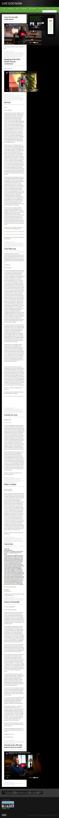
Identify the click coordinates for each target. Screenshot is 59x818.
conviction (17, 53)
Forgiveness (6, 54)
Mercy (21, 55)
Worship (12, 57)
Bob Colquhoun (8, 422)
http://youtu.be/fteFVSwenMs (10, 586)
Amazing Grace (18, 52)
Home (4, 8)
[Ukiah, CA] (8, 806)
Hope (19, 54)
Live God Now (12, 3)
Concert (13, 53)
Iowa (21, 54)
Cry (20, 53)
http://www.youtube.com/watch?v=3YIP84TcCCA (14, 234)
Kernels (5, 55)
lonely (16, 55)
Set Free (19, 56)
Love (19, 55)
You (15, 57)
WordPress (52, 815)
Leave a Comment (21, 22)
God (10, 54)
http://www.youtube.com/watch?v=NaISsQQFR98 (14, 231)
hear (14, 54)
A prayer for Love (10, 415)
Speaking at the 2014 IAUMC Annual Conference (12, 61)
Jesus (23, 54)
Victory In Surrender (12, 602)
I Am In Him (8, 544)
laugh (8, 55)
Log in (56, 815)
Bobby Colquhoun (14, 21)
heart (16, 54)
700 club (10, 52)
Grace (12, 54)
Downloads (24, 8)
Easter (22, 53)
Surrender (6, 57)
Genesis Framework (46, 815)
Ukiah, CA (5, 808)
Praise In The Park (10, 56)
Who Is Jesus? (11, 8)
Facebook (48, 8)
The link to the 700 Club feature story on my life (13, 746)
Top (5, 815)
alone (13, 52)
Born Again (19, 598)
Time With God (10, 249)
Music (5, 56)
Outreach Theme (38, 815)
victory (9, 57)
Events (17, 8)
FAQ (53, 8)
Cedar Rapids (9, 53)
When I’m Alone (10, 484)
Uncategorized (11, 51)
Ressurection (15, 56)
